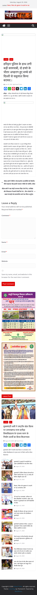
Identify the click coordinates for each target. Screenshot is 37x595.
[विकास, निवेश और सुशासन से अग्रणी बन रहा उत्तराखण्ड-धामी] (7, 488)
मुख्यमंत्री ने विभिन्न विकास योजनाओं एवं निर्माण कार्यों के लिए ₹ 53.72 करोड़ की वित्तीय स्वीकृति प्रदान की (23, 475)
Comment (6, 215)
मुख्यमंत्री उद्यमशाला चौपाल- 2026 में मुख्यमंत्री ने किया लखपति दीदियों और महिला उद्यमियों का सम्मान (23, 526)
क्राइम (11, 59)
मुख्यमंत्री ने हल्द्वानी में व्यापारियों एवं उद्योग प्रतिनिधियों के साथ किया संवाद (23, 462)
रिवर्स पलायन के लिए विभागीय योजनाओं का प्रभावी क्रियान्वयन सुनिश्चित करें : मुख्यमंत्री (23, 538)
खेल (10, 422)
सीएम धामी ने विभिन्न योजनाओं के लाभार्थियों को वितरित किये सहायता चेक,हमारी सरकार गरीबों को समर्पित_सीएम (19, 182)
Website (5, 261)
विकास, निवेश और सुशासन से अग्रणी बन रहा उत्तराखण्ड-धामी (23, 487)
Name (4, 242)
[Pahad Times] (4, 25)
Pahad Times (18, 84)
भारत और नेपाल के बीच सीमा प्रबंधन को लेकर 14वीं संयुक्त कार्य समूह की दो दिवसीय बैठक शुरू (24, 564)
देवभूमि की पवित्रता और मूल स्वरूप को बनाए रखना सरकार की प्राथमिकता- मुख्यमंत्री (23, 513)
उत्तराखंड (6, 59)
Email (4, 252)
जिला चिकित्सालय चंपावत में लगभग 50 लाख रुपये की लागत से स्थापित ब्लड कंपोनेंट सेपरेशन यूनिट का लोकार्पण (23, 551)
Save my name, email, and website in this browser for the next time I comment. (17, 275)
